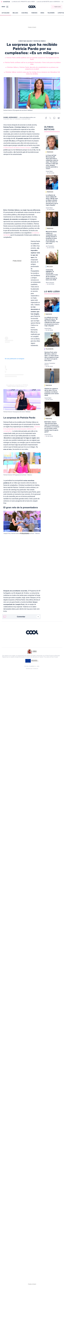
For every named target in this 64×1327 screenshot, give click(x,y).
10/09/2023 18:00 (7, 119)
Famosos (34, 12)
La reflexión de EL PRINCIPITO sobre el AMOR (23, 1)
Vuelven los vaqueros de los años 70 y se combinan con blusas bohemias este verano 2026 (51, 392)
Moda (42, 12)
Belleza (15, 12)
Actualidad (5, 12)
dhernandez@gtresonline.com (28, 117)
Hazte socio (57, 6)
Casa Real (24, 12)
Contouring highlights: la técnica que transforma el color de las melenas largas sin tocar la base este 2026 (52, 275)
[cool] (32, 6)
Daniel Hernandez (10, 117)
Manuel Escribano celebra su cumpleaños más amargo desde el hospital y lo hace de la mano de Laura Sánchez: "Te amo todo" (52, 237)
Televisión (51, 12)
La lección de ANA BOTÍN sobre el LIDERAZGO (48, 1)
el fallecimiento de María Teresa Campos (16, 147)
